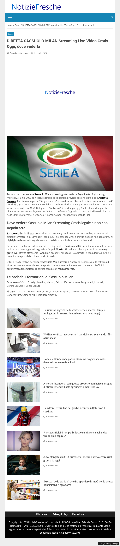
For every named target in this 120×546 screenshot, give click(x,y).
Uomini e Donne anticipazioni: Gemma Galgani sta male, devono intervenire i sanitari (74, 360)
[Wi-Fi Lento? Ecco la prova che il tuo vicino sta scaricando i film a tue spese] (23, 343)
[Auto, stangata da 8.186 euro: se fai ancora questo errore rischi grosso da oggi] (23, 465)
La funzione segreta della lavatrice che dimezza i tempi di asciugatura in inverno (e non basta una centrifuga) (74, 311)
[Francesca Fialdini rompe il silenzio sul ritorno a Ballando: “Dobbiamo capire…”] (23, 441)
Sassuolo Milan (42, 194)
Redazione (78, 514)
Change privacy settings (108, 543)
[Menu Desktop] (10, 17)
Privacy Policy (60, 514)
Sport (10, 34)
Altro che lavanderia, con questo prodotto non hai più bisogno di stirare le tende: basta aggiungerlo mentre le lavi (77, 385)
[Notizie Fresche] (36, 6)
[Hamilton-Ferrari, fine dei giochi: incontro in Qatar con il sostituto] (23, 416)
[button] (112, 17)
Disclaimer (42, 514)
